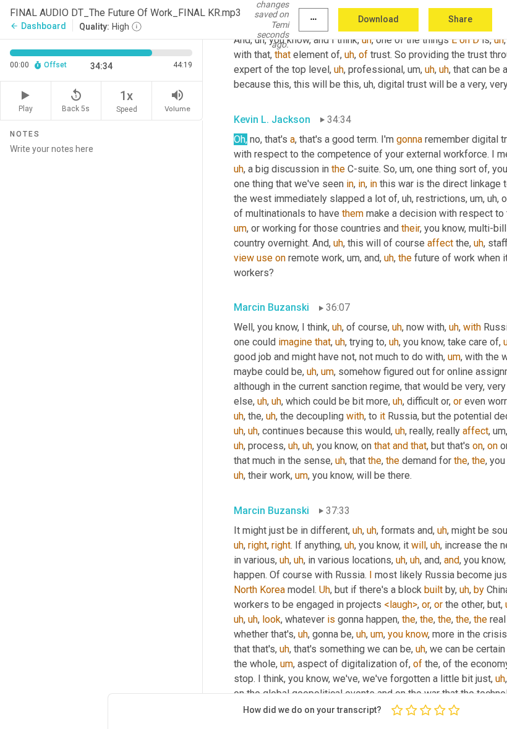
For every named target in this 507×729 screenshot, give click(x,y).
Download (378, 19)
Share (460, 19)
